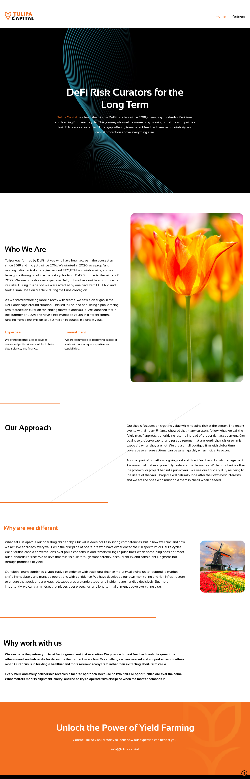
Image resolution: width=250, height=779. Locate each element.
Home (221, 16)
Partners (238, 16)
